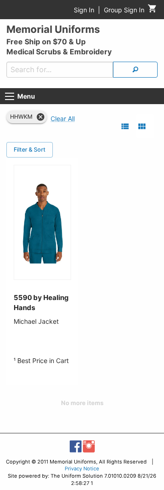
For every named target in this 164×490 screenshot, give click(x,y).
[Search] (135, 70)
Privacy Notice (82, 468)
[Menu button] (9, 96)
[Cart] (152, 11)
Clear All (63, 118)
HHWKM (21, 116)
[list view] (125, 126)
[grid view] (141, 126)
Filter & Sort (30, 149)
